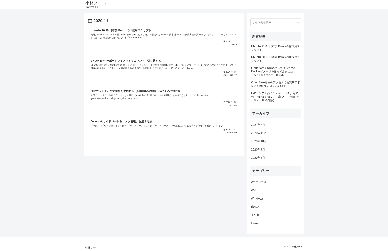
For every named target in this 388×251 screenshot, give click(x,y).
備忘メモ (257, 207)
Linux (254, 223)
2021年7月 (258, 125)
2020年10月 (259, 141)
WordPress (258, 182)
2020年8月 (258, 158)
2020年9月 (258, 149)
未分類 (255, 215)
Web (254, 190)
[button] (298, 22)
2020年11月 (259, 133)
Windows (257, 198)
